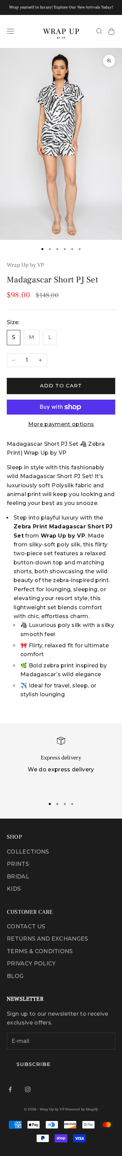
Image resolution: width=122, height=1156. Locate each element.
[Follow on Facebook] (10, 1089)
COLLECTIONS (28, 851)
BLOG (15, 976)
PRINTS (18, 864)
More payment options (61, 424)
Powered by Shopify (81, 1109)
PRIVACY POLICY (31, 963)
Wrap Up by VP (25, 265)
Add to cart (61, 385)
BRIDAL (18, 876)
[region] (61, 764)
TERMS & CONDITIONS (40, 951)
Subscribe (33, 1064)
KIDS (14, 889)
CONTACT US (26, 926)
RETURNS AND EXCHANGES (47, 938)
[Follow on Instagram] (27, 1089)
